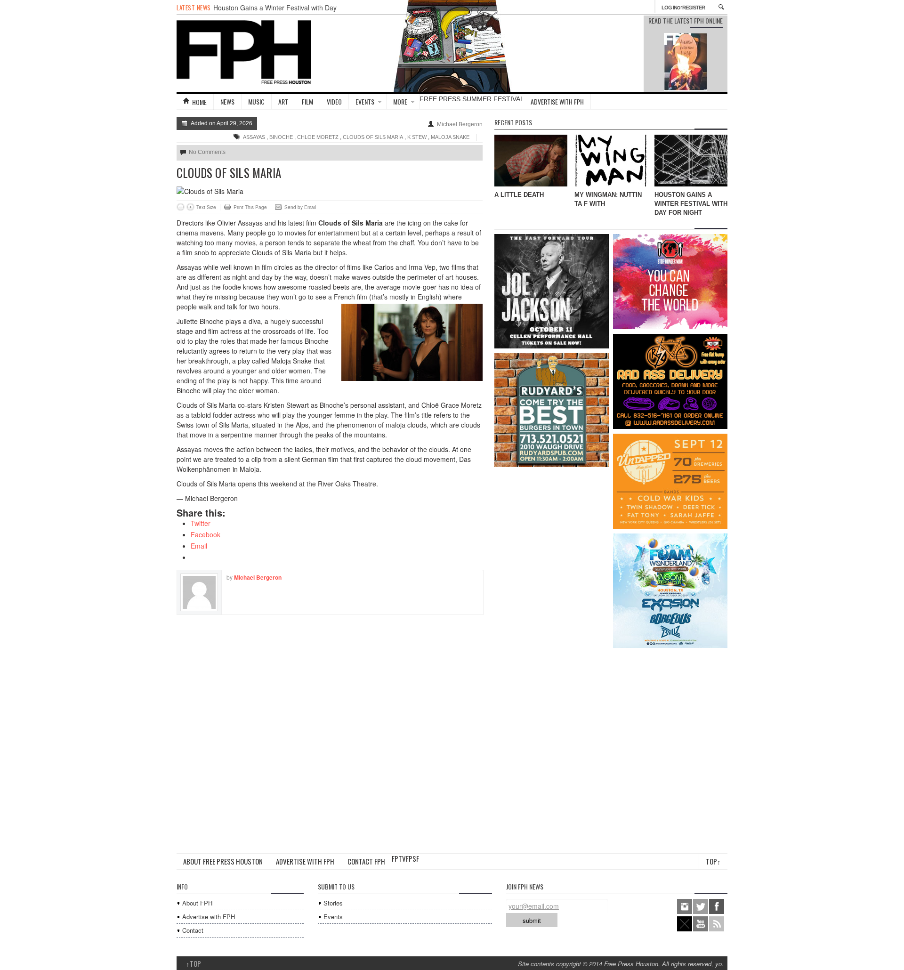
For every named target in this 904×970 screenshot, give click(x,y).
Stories (333, 902)
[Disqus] (330, 732)
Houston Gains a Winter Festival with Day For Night (690, 203)
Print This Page (250, 207)
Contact (192, 930)
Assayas (254, 137)
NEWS (227, 101)
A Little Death (519, 194)
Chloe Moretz (318, 137)
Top (713, 861)
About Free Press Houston (223, 861)
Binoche (281, 137)
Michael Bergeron (460, 124)
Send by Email (300, 207)
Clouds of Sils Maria (373, 137)
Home (199, 102)
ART (283, 101)
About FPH (197, 902)
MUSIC (256, 101)
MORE (400, 101)
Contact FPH (366, 861)
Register (693, 7)
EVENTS (364, 101)
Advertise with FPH (557, 101)
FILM (307, 101)
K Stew (417, 137)
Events (333, 916)
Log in (669, 7)
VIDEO (334, 101)
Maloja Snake (450, 137)
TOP (193, 963)
